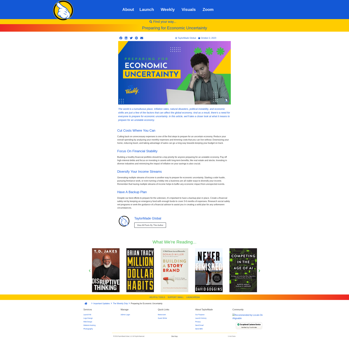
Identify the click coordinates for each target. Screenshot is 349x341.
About (128, 9)
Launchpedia (193, 297)
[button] (120, 38)
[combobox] (174, 21)
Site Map (174, 336)
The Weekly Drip (120, 303)
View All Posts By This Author (150, 225)
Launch (146, 9)
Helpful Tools (157, 297)
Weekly (168, 9)
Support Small (176, 297)
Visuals (189, 9)
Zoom (208, 9)
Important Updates (101, 303)
